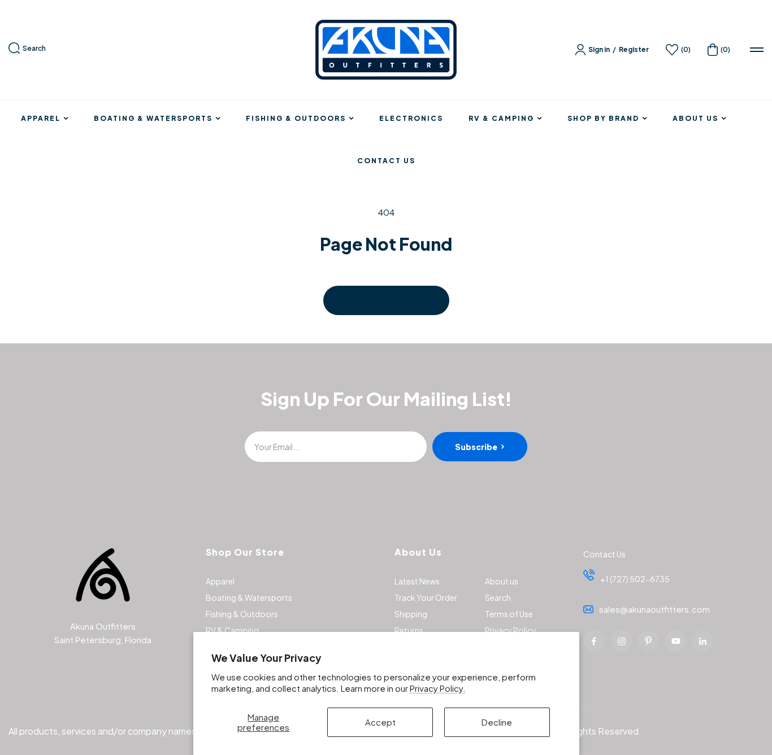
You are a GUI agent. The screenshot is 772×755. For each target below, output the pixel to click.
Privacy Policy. (438, 688)
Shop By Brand (603, 119)
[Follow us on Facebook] (594, 641)
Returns (408, 630)
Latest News (417, 581)
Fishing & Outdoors (296, 119)
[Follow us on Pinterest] (648, 641)
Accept (380, 722)
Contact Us (386, 161)
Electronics (411, 119)
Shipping (410, 614)
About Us (695, 119)
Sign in (599, 49)
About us (501, 581)
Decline (497, 722)
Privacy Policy (510, 630)
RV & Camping (501, 119)
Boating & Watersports (153, 119)
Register (634, 49)
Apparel (40, 119)
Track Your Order (425, 597)
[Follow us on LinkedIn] (702, 641)
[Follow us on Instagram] (621, 641)
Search (34, 48)
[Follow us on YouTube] (675, 641)
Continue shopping (386, 300)
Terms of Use (509, 614)
